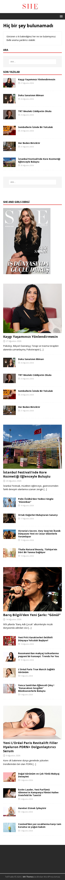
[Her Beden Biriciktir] (9, 149)
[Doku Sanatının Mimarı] (9, 101)
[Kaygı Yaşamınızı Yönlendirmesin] (9, 85)
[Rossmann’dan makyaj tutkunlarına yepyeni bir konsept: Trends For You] (9, 659)
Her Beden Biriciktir (29, 142)
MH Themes (28, 876)
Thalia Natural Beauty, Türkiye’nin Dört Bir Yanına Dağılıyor (37, 551)
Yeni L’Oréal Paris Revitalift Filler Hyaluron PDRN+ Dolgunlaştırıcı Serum (30, 747)
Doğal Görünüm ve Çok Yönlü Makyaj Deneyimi (38, 775)
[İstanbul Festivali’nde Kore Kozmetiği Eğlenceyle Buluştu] (9, 165)
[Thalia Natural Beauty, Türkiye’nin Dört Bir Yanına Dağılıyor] (9, 555)
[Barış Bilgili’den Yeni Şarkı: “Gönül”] (32, 609)
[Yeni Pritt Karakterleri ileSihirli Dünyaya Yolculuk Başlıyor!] (9, 643)
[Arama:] (32, 61)
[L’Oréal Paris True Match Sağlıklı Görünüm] (9, 675)
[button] (60, 16)
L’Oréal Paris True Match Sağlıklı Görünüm (36, 671)
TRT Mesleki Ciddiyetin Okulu (34, 111)
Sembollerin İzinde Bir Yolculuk (35, 127)
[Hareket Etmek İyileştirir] (9, 814)
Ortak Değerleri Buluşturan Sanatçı (38, 514)
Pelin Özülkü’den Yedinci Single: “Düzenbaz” (36, 500)
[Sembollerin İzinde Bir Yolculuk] (9, 133)
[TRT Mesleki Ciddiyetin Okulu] (9, 117)
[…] (41, 349)
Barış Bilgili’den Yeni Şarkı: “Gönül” (32, 615)
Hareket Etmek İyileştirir (32, 808)
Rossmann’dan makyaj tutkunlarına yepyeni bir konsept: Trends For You (38, 655)
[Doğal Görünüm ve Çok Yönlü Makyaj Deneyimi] (9, 779)
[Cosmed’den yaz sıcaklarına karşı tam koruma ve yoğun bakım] (9, 830)
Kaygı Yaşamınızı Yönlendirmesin (36, 79)
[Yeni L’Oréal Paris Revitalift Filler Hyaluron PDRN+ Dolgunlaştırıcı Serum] (32, 737)
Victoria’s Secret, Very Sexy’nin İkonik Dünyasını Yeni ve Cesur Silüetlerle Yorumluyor (39, 533)
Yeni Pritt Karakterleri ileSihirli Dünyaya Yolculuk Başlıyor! (35, 639)
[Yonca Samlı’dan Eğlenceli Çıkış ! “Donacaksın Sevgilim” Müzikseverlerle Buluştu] (9, 691)
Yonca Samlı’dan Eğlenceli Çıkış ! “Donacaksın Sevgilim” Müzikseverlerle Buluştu (36, 688)
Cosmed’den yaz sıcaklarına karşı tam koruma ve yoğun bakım (39, 825)
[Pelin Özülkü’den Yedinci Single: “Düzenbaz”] (9, 505)
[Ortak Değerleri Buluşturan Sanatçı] (9, 521)
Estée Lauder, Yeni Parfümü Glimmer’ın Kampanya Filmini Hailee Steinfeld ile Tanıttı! (38, 792)
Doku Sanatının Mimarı (31, 95)
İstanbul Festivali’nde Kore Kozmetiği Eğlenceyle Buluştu (39, 160)
